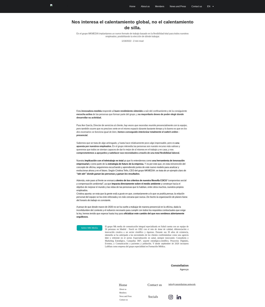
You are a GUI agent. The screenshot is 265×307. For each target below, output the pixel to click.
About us (145, 6)
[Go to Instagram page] (171, 297)
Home (132, 6)
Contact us (196, 6)
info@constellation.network (182, 284)
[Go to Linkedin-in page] (179, 297)
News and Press (178, 6)
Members (159, 6)
